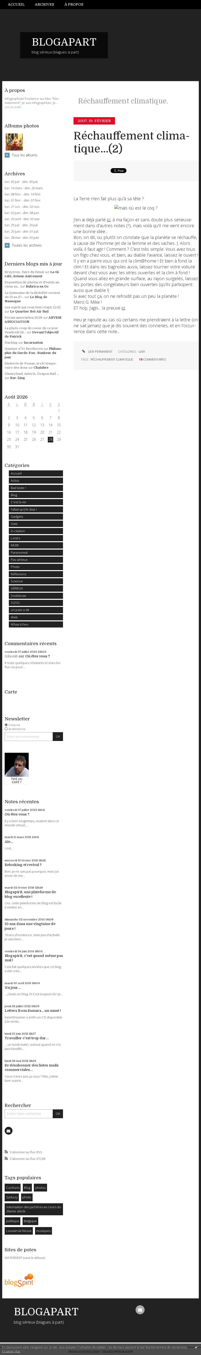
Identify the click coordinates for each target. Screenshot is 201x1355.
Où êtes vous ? (37, 656)
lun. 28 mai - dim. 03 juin (22, 238)
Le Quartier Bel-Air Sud (29, 311)
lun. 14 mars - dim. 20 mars (24, 188)
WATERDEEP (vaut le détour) (25, 1257)
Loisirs (15, 538)
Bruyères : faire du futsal (24, 272)
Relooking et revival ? (23, 865)
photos (40, 1187)
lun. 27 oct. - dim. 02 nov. (22, 207)
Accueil (16, 4)
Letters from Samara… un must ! (33, 1011)
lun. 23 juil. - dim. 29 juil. (21, 225)
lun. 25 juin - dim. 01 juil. (22, 231)
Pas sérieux (19, 559)
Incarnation (33, 342)
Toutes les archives (27, 245)
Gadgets (17, 516)
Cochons (12, 1187)
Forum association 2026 (23, 317)
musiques (43, 1231)
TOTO (15, 603)
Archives (44, 4)
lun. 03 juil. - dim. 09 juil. (21, 182)
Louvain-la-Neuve (19, 1231)
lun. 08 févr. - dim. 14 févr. (23, 194)
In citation (18, 531)
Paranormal (19, 552)
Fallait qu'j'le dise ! (24, 509)
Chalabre (41, 367)
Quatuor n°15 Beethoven (24, 349)
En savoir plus (11, 1351)
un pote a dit (20, 610)
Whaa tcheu (19, 624)
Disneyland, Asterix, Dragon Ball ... (32, 374)
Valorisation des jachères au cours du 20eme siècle (33, 1209)
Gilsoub (11, 656)
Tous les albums (25, 155)
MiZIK (15, 545)
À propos (73, 4)
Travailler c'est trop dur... (27, 1038)
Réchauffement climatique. (112, 359)
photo (26, 1197)
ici (108, 220)
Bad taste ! (18, 488)
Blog (14, 495)
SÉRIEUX (17, 588)
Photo (15, 567)
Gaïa (14, 523)
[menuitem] (19, 4)
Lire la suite (13, 107)
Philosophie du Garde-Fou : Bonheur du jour (33, 353)
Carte (11, 692)
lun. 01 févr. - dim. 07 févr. (23, 200)
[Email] (9, 1131)
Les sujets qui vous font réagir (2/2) (33, 307)
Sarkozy (12, 1197)
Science (17, 581)
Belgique (30, 1221)
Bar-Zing (17, 378)
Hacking (11, 342)
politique (12, 1221)
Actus (15, 480)
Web (14, 617)
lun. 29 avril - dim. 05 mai (22, 219)
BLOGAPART (64, 42)
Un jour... (13, 988)
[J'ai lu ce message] (196, 1347)
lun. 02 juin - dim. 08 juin (22, 213)
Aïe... (9, 842)
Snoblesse (18, 595)
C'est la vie (18, 502)
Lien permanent (99, 352)
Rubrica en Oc (37, 286)
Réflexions (18, 574)
